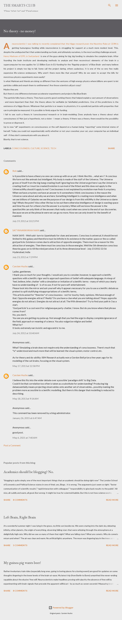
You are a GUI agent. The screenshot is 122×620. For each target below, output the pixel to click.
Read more (112, 500)
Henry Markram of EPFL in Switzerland (21, 56)
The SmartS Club (19, 5)
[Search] (109, 5)
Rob (14, 170)
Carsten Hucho (20, 266)
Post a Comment (12, 445)
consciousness (21, 148)
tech (53, 148)
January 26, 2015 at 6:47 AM (27, 418)
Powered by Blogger (62, 607)
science (45, 148)
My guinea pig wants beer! (22, 562)
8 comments (20, 500)
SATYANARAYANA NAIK (25, 230)
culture (35, 148)
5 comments (20, 545)
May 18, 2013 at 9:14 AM (25, 398)
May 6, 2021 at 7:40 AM (24, 437)
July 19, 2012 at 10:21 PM (25, 221)
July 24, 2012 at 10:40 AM (25, 333)
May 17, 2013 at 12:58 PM (26, 365)
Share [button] (111, 148)
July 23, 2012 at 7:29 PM (25, 257)
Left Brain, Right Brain (20, 517)
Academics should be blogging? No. (29, 471)
